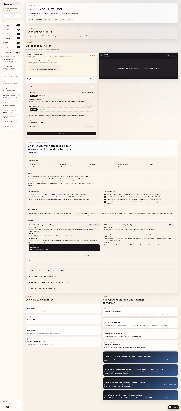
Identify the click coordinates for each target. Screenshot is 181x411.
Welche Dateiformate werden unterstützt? (42, 265)
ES (8, 403)
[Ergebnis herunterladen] (175, 55)
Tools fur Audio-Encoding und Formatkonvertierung (9, 106)
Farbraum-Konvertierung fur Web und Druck (11, 122)
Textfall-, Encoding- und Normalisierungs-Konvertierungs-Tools (11, 127)
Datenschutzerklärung (140, 405)
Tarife (123, 405)
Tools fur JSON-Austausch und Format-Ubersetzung (11, 116)
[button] (44, 66)
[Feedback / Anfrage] (168, 55)
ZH (4, 403)
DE (8, 406)
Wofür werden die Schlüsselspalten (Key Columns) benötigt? (47, 270)
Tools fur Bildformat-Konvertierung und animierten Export (10, 111)
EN (11, 406)
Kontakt (147, 405)
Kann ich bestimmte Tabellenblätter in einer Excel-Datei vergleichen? (49, 282)
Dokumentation (118, 405)
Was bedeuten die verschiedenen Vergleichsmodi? (44, 276)
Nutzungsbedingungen (130, 405)
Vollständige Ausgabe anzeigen (36, 72)
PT (12, 403)
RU (15, 403)
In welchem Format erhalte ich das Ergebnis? (42, 288)
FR (4, 406)
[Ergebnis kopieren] (171, 55)
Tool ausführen (62, 133)
